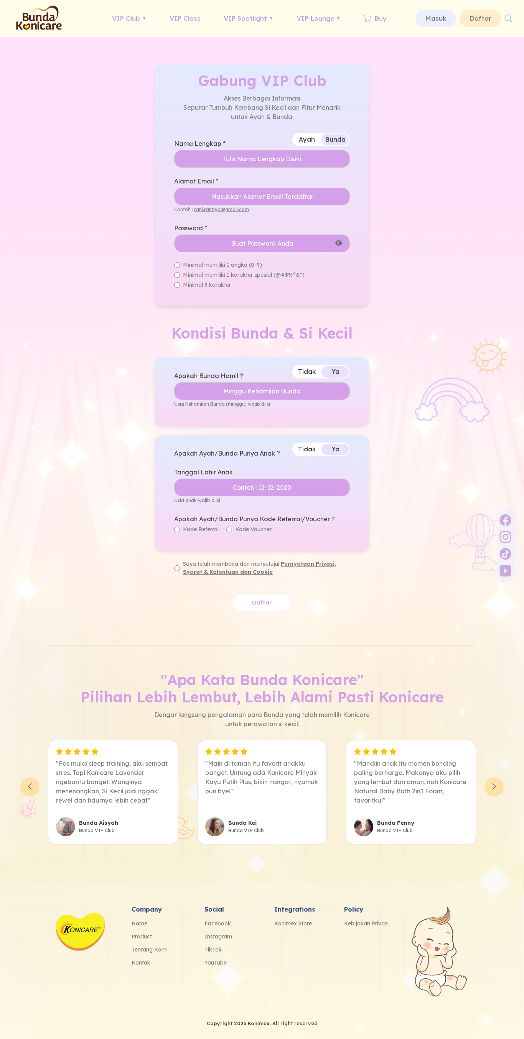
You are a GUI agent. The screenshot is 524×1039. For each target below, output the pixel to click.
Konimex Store (293, 923)
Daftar (480, 18)
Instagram (218, 936)
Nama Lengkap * (200, 143)
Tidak (307, 371)
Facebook (217, 923)
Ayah (307, 139)
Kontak (141, 962)
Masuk (436, 18)
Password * (190, 228)
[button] (30, 786)
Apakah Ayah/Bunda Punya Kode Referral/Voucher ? (254, 519)
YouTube (215, 962)
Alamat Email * (196, 181)
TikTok (213, 949)
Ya (335, 371)
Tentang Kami (150, 949)
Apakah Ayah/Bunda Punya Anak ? (227, 453)
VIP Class (185, 18)
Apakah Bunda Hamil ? (208, 376)
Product (142, 936)
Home (139, 923)
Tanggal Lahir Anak (203, 472)
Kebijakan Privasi (366, 923)
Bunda (335, 139)
